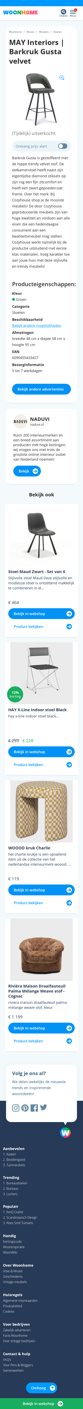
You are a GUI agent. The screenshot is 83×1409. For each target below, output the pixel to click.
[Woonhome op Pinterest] (25, 1108)
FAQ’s (7, 1359)
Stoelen (57, 32)
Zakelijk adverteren (16, 1330)
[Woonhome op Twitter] (43, 1108)
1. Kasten (9, 1154)
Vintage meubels (15, 1282)
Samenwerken (13, 1370)
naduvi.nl (37, 424)
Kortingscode (12, 1241)
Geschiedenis (13, 1276)
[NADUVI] (20, 421)
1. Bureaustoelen (15, 1183)
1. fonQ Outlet (13, 1212)
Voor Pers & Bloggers (18, 1365)
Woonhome (15, 32)
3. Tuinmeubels (14, 1165)
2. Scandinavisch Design (20, 1217)
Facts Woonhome (15, 1335)
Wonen (30, 32)
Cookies (8, 1311)
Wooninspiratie (14, 1247)
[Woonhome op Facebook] (34, 1108)
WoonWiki (10, 1252)
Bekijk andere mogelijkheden (36, 325)
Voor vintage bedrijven (19, 1341)
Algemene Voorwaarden (20, 1300)
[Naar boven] (63, 1122)
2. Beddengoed (14, 1159)
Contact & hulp (16, 1353)
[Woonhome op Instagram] (15, 1108)
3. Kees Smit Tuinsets (18, 1223)
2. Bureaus (10, 1188)
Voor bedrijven (16, 1324)
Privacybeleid (12, 1306)
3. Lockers (10, 1194)
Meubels (44, 32)
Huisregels (12, 1294)
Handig (9, 1235)
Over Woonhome (18, 1265)
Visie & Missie (13, 1271)
